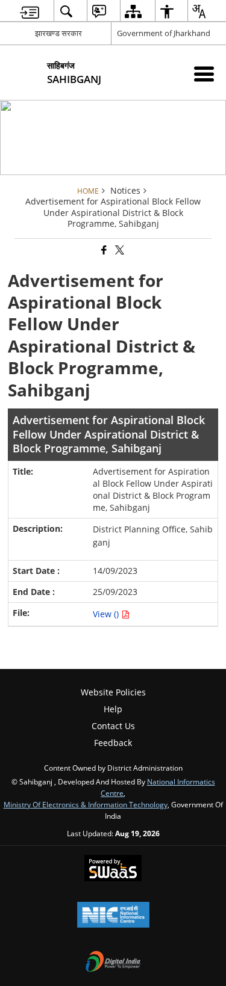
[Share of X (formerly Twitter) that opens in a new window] (118, 250)
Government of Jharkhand (163, 33)
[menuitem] (29, 11)
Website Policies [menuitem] (113, 692)
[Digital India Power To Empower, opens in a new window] (113, 962)
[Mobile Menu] (204, 73)
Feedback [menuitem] (113, 742)
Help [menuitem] (113, 709)
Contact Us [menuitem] (113, 726)
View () (107, 614)
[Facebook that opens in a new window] (103, 250)
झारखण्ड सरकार (58, 33)
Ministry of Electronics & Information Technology (86, 804)
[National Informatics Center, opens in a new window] (113, 915)
